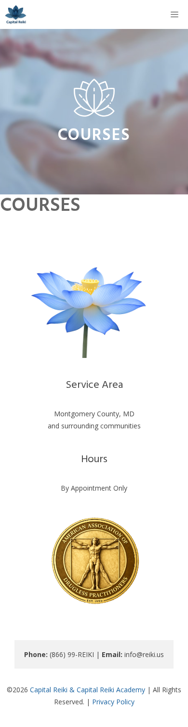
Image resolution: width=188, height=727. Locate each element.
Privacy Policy (113, 701)
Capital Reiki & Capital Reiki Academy (87, 689)
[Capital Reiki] (16, 14)
